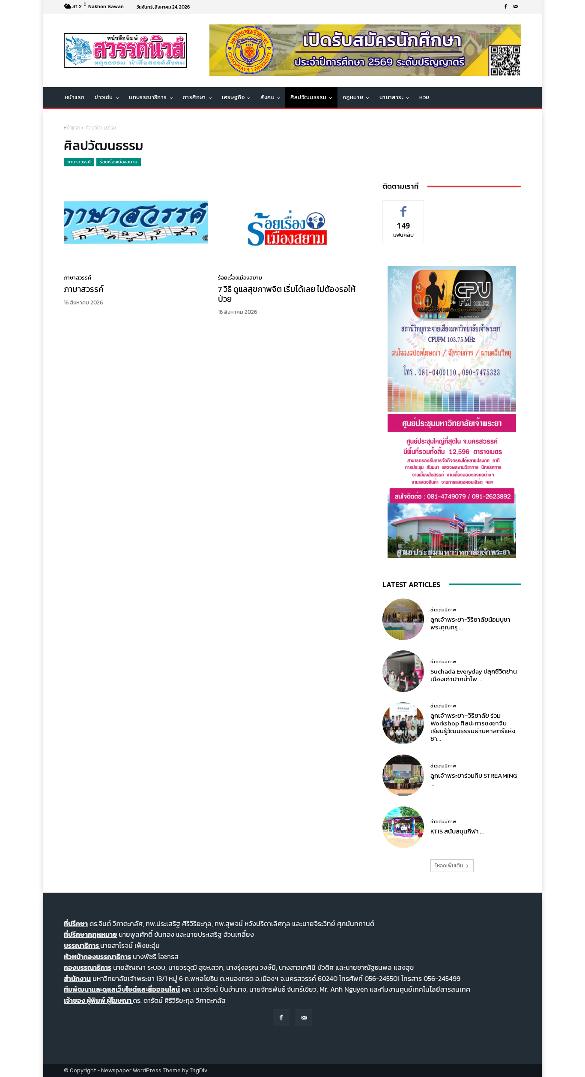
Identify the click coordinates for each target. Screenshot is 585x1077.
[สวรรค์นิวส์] (125, 50)
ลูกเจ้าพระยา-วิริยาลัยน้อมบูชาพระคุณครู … (470, 623)
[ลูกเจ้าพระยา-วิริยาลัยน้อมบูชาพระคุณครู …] (403, 619)
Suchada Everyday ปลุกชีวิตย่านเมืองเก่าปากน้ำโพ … (473, 675)
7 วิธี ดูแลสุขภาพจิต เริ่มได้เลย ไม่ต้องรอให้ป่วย (286, 294)
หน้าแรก (72, 128)
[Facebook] (506, 7)
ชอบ (403, 207)
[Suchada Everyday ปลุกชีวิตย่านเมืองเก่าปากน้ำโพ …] (403, 671)
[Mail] (516, 7)
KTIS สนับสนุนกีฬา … (457, 831)
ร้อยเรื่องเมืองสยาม (118, 161)
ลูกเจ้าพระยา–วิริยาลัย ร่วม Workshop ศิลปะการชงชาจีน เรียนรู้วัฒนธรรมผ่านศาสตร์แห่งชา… (472, 726)
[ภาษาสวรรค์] (136, 223)
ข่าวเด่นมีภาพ (443, 610)
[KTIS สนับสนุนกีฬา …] (403, 827)
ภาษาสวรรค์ (79, 161)
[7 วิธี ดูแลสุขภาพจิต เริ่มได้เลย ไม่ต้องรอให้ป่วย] (290, 223)
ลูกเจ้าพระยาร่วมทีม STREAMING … (473, 779)
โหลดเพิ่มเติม (449, 865)
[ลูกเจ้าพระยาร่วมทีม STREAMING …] (403, 775)
